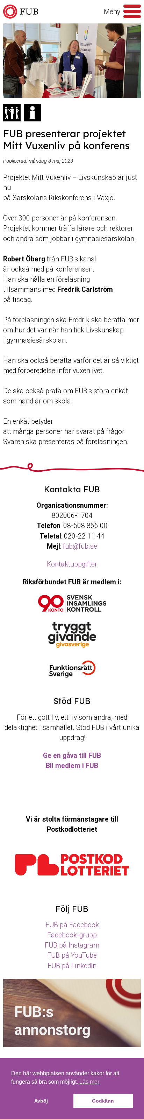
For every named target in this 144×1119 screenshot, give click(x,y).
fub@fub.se (80, 546)
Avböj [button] (41, 1101)
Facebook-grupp (72, 935)
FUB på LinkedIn (72, 966)
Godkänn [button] (103, 1101)
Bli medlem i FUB (72, 766)
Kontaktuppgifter (72, 564)
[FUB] (20, 11)
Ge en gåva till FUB (72, 756)
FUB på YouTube (72, 955)
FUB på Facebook (72, 925)
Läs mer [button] (89, 1082)
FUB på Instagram (72, 945)
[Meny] (132, 12)
